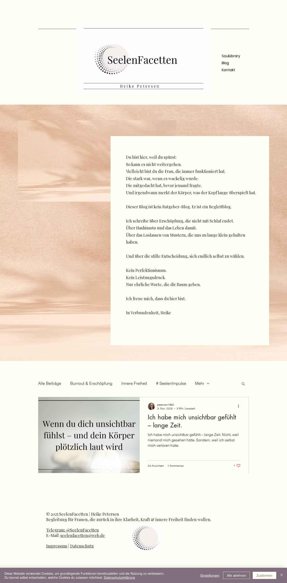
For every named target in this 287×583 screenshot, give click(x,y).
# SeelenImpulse (171, 383)
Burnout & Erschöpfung (91, 383)
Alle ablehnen (236, 575)
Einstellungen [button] (210, 575)
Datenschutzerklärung (119, 577)
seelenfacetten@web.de (82, 535)
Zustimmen (264, 575)
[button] (243, 384)
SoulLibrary (231, 56)
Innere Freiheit (134, 383)
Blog (225, 63)
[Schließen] (281, 575)
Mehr (199, 383)
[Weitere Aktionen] (240, 406)
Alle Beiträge (49, 383)
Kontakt (228, 70)
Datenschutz (82, 546)
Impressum (56, 546)
